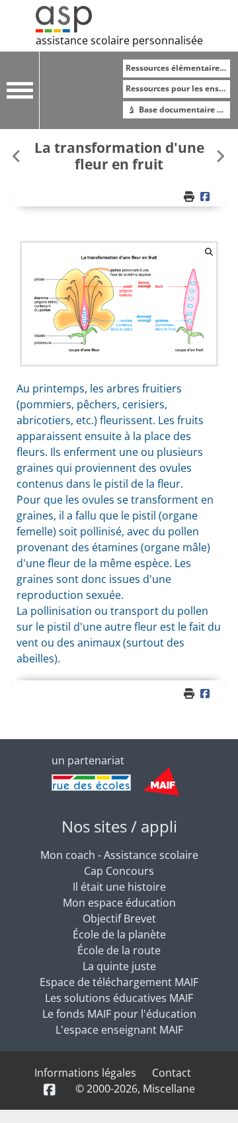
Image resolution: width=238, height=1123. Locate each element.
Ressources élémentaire (173, 67)
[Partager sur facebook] (207, 196)
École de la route (119, 950)
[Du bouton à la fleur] (18, 156)
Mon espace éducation (119, 902)
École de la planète (119, 934)
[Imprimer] (190, 196)
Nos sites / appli (119, 826)
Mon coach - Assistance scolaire (119, 855)
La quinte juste (119, 966)
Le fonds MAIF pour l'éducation (119, 1014)
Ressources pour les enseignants (178, 88)
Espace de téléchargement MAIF (119, 982)
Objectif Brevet (119, 918)
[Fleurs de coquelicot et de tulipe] (220, 156)
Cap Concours (119, 871)
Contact (171, 1072)
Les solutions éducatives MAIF (119, 998)
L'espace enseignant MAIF (119, 1029)
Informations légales (85, 1072)
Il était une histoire (119, 886)
